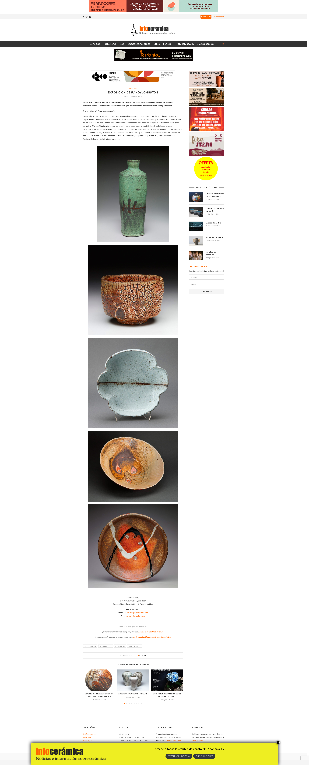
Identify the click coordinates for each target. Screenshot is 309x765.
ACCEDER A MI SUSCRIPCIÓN (179, 756)
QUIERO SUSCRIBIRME (204, 756)
